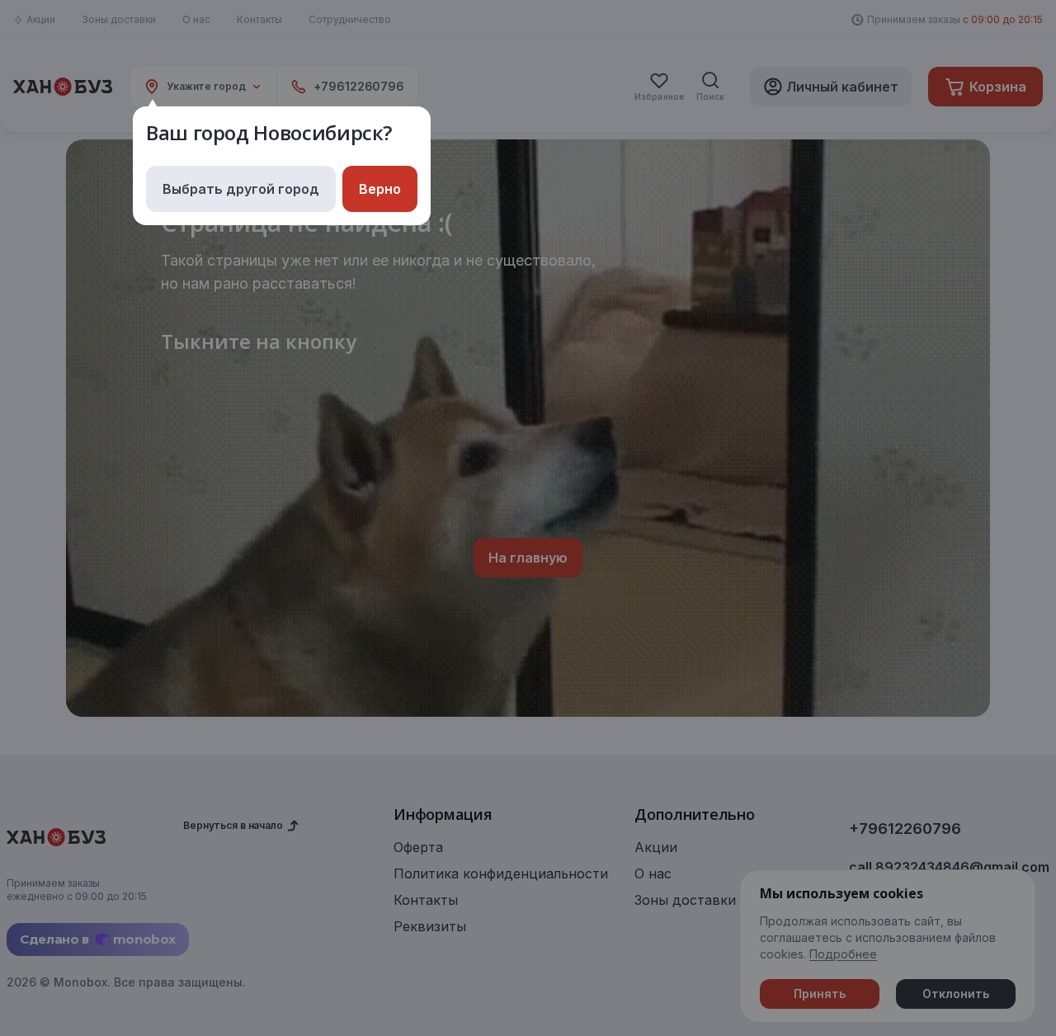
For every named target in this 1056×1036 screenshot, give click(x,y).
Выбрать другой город (241, 189)
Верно (380, 189)
